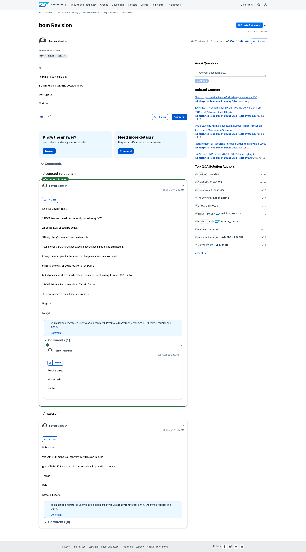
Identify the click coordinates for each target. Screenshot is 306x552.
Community (58, 4)
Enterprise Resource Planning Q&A (217, 101)
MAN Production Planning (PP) (53, 56)
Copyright (93, 546)
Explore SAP (247, 5)
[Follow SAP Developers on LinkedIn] (241, 546)
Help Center (158, 5)
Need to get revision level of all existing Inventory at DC (226, 97)
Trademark (127, 546)
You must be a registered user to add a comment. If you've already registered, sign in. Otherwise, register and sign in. (111, 325)
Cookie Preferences (157, 546)
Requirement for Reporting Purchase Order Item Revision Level (230, 143)
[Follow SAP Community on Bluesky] (230, 546)
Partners (132, 5)
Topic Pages (174, 5)
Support (140, 546)
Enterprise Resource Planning (94, 13)
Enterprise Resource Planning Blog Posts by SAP (225, 158)
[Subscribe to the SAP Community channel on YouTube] (236, 546)
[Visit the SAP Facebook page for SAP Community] (224, 546)
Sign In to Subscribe (249, 25)
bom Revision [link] (127, 13)
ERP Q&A (114, 13)
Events (144, 5)
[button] (253, 41)
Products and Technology (83, 5)
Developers (118, 5)
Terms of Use (79, 546)
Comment (180, 117)
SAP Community (46, 13)
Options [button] (265, 25)
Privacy (65, 546)
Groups (104, 5)
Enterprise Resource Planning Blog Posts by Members (228, 116)
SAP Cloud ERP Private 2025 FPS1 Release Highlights (225, 154)
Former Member (58, 41)
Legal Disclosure (110, 546)
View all (199, 253)
